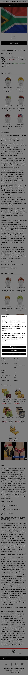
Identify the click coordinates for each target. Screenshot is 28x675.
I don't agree (14, 350)
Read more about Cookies (14, 354)
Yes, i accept (14, 347)
